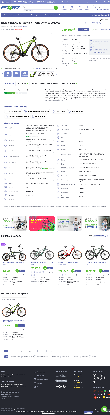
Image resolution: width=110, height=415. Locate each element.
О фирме (69, 1)
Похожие (84, 29)
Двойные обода (60, 111)
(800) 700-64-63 (5, 386)
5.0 (82, 377)
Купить (22, 271)
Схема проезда (41, 387)
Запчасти (62, 15)
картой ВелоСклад (69, 35)
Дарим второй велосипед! (101, 14)
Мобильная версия (42, 379)
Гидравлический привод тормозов (38, 111)
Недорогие (94, 356)
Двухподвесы (32, 351)
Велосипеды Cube (31, 20)
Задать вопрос (41, 371)
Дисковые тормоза (77, 111)
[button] (2, 74)
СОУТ (3, 399)
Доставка (89, 1)
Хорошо (88, 412)
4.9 (82, 387)
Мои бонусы (7, 2)
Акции (62, 1)
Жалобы (72, 9)
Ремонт (98, 1)
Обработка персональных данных (10, 396)
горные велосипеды (5, 411)
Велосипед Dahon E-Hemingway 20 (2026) (13, 263)
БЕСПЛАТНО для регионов (46, 2)
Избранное (79, 9)
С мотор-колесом (55, 356)
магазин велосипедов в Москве (12, 410)
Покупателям (80, 1)
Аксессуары (35, 15)
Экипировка (49, 15)
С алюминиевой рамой (28, 356)
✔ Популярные (51, 351)
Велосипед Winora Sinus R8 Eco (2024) (96, 263)
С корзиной (85, 356)
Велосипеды (8, 15)
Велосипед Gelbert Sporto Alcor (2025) (42, 263)
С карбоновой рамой (15, 356)
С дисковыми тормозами (42, 356)
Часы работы (40, 375)
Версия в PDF (91, 23)
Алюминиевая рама (15, 111)
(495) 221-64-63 (5, 384)
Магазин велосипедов (7, 20)
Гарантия (38, 68)
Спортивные (56, 20)
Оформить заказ (104, 9)
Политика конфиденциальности (10, 391)
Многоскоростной (40, 116)
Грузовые (22, 351)
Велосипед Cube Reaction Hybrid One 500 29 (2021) (13, 321)
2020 (80, 63)
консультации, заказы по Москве (23, 2)
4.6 (82, 382)
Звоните (21, 325)
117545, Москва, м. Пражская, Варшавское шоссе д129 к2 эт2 (13, 375)
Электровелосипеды (45, 20)
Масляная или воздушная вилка (19, 116)
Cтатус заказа (64, 9)
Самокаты (22, 15)
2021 (76, 63)
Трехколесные (65, 356)
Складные (12, 351)
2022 (73, 63)
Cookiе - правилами (48, 413)
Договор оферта (5, 394)
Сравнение (87, 9)
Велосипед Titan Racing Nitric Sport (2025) (68, 263)
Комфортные (42, 351)
